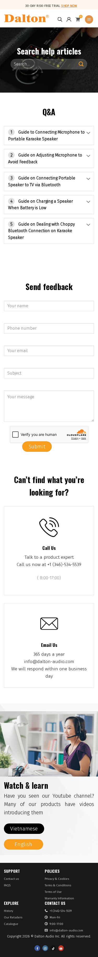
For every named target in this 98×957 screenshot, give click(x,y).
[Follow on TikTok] (53, 948)
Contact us (11, 879)
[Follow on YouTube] (61, 948)
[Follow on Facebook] (37, 948)
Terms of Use (53, 892)
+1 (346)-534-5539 (61, 911)
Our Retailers (13, 917)
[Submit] (81, 64)
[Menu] (89, 19)
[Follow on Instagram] (45, 948)
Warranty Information (59, 898)
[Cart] (78, 19)
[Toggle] (88, 131)
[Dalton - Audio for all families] (26, 18)
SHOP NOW (69, 6)
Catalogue (11, 924)
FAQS (7, 885)
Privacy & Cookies (57, 879)
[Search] (60, 19)
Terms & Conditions (58, 885)
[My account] (69, 19)
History (8, 911)
